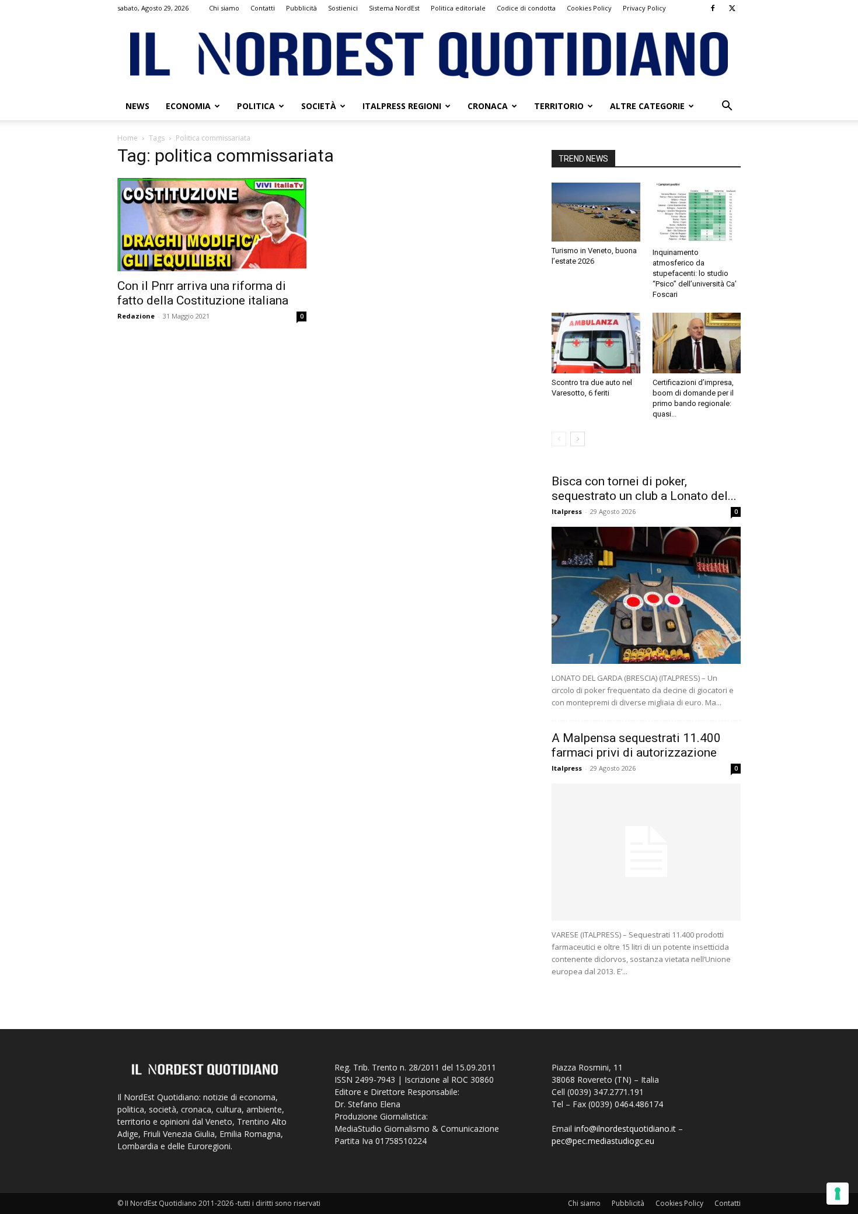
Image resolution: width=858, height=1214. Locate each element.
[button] (727, 107)
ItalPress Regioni (401, 105)
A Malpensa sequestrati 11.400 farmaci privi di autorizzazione (636, 745)
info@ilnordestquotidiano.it (625, 1128)
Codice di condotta (526, 8)
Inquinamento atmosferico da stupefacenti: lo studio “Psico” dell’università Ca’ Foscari (695, 273)
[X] (732, 8)
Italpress (567, 511)
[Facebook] (712, 8)
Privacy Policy (644, 8)
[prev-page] (559, 439)
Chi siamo (224, 8)
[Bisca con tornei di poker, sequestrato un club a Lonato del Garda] (646, 595)
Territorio (559, 105)
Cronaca (488, 105)
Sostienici (343, 8)
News (137, 105)
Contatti (262, 8)
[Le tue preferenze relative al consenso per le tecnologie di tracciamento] (837, 1193)
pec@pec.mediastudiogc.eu (603, 1140)
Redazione (136, 316)
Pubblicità (301, 8)
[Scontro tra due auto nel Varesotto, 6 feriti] (596, 343)
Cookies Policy (589, 8)
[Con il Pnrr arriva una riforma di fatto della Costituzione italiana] (211, 224)
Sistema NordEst (394, 8)
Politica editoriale (458, 8)
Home (127, 138)
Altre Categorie (647, 105)
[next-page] (577, 439)
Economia (188, 105)
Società (318, 105)
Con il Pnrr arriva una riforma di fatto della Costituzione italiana (202, 293)
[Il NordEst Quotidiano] (429, 55)
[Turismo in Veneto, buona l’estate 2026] (596, 212)
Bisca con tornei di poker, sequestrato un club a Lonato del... (644, 488)
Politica (256, 105)
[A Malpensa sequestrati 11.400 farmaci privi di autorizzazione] (646, 852)
